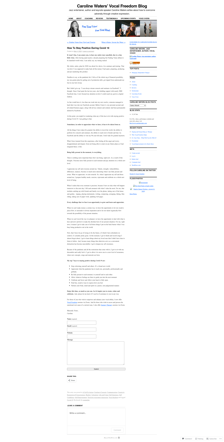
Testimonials (112, 18)
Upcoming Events (128, 18)
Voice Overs (144, 18)
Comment (117, 430)
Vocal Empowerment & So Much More (143, 144)
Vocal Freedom (72, 302)
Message (70, 339)
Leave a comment (88, 51)
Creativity (121, 392)
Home (71, 18)
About (79, 18)
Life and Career (103, 395)
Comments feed (136, 162)
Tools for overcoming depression (98, 397)
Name (72, 319)
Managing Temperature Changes (141, 72)
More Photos (133, 194)
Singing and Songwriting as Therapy (142, 132)
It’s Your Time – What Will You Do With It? (144, 138)
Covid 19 (70, 400)
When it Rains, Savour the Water (113, 42)
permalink (86, 400)
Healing (88, 395)
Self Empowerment (81, 397)
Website (70, 333)
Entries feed (135, 159)
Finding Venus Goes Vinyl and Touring (81, 42)
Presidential (135, 141)
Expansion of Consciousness (76, 395)
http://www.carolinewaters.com (138, 123)
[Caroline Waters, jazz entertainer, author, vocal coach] (143, 58)
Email (72, 326)
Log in (133, 156)
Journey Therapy (106, 305)
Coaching (89, 18)
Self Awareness (114, 395)
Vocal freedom (113, 397)
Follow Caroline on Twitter (143, 170)
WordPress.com (136, 165)
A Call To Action (88, 392)
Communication (112, 392)
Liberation (95, 395)
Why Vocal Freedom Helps (139, 135)
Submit (96, 369)
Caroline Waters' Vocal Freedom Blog (112, 6)
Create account (136, 153)
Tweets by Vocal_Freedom (137, 174)
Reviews (99, 18)
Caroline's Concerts (100, 392)
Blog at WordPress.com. (110, 438)
